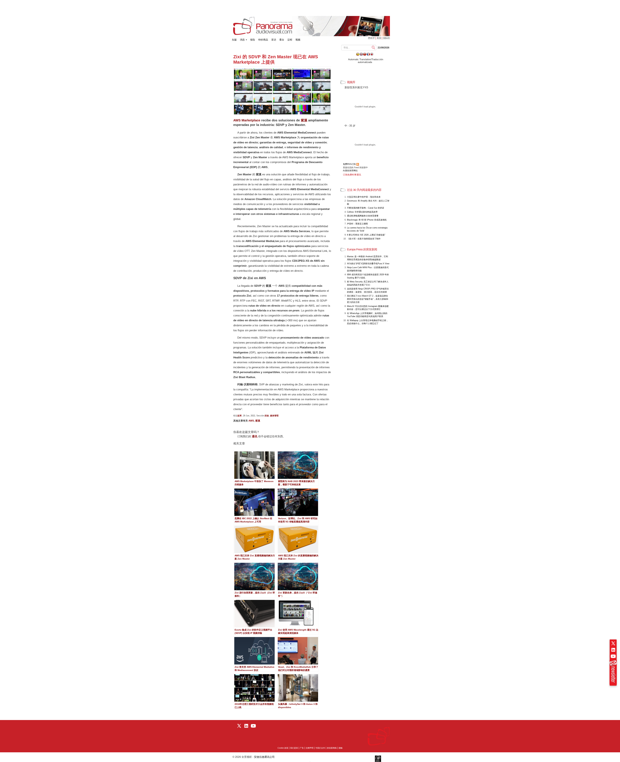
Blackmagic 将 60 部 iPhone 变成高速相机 (367, 220)
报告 (252, 39)
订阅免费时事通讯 (352, 174)
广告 (302, 748)
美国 (379, 38)
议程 (289, 39)
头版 (234, 39)
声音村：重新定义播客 (357, 223)
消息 (242, 39)
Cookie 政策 (283, 748)
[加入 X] (613, 643)
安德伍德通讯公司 (264, 757)
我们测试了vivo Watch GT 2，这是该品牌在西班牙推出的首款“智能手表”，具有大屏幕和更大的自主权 (367, 299)
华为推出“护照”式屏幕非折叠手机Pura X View (368, 263)
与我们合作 (320, 748)
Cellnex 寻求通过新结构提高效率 (362, 212)
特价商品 (263, 39)
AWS (251, 420)
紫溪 (304, 120)
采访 (273, 39)
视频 (297, 39)
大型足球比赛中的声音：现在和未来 (364, 197)
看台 (281, 39)
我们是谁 (294, 748)
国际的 (386, 38)
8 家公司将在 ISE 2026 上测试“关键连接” (366, 235)
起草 (240, 415)
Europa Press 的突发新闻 (362, 249)
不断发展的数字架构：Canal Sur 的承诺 (365, 208)
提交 (373, 47)
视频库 (351, 82)
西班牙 (371, 38)
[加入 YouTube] (613, 656)
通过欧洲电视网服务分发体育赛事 (362, 216)
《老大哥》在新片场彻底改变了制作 (364, 238)
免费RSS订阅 (349, 164)
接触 (340, 748)
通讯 (254, 436)
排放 (267, 415)
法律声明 (309, 748)
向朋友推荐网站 (350, 170)
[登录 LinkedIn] (613, 649)
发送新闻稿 (332, 748)
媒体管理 (274, 415)
